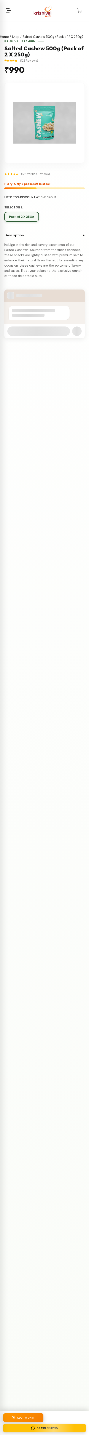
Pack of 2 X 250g (21, 217)
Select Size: (13, 207)
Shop (15, 37)
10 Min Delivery (48, 1428)
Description (44, 235)
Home (4, 37)
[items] (80, 10)
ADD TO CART (26, 1417)
